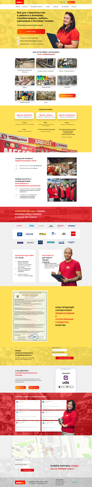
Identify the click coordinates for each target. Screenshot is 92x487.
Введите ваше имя (56, 347)
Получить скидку (31, 31)
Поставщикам (65, 6)
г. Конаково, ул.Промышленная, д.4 (67, 117)
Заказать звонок (71, 2)
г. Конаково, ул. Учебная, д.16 (43, 117)
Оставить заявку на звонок (65, 358)
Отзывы (48, 6)
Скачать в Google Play (34, 387)
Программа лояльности (37, 6)
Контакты (74, 6)
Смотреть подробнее (67, 95)
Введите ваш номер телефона (58, 352)
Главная (17, 6)
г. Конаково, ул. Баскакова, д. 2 (21, 124)
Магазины (25, 6)
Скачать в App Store (20, 387)
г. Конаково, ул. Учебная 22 (45, 131)
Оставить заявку (27, 470)
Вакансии (55, 6)
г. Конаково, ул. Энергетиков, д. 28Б (24, 131)
